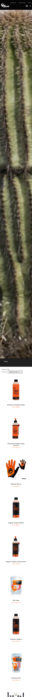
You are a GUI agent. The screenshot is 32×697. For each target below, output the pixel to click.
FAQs (30, 2)
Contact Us (13, 2)
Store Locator (22, 2)
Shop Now (16, 412)
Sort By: (4, 372)
